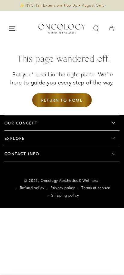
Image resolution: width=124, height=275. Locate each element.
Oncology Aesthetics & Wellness (69, 180)
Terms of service (95, 188)
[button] (96, 28)
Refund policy (32, 188)
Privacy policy (63, 188)
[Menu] (12, 28)
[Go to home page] (62, 28)
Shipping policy (65, 195)
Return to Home (62, 100)
